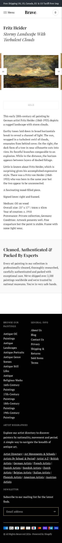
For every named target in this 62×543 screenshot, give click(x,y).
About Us (36, 330)
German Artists (23, 463)
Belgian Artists (22, 472)
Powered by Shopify (42, 534)
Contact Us (37, 339)
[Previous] (3, 71)
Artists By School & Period (19, 458)
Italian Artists (41, 472)
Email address (14, 507)
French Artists (42, 463)
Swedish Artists (32, 468)
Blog (33, 335)
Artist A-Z (42, 458)
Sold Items (37, 358)
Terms (34, 362)
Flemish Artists (12, 477)
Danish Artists (12, 468)
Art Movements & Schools (39, 454)
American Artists (34, 477)
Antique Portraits (13, 352)
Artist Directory (12, 454)
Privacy (35, 344)
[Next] (58, 71)
